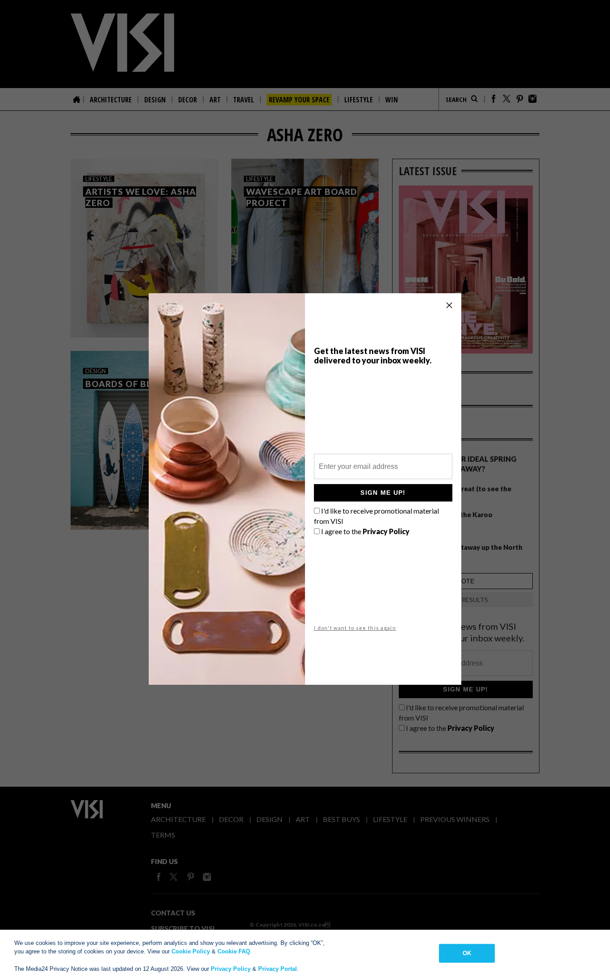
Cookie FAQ (233, 951)
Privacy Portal (277, 968)
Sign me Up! (382, 492)
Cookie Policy (190, 951)
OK (467, 953)
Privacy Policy (231, 968)
